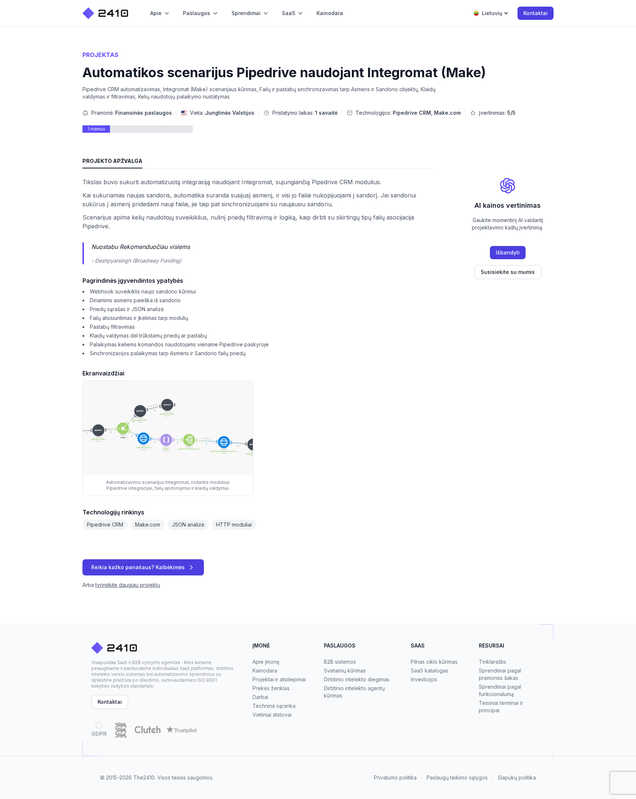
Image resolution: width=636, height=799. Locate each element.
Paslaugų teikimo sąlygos (457, 777)
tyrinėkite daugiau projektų (127, 585)
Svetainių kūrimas (345, 670)
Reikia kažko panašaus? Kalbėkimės (138, 567)
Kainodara (264, 670)
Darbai (260, 697)
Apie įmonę (265, 662)
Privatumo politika (395, 777)
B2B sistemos (340, 662)
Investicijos (424, 679)
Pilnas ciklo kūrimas (434, 662)
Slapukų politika (517, 777)
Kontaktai (535, 13)
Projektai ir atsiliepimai (279, 679)
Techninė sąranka (274, 706)
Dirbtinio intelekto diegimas (356, 679)
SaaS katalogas (429, 670)
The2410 (144, 777)
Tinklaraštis (492, 662)
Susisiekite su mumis (508, 272)
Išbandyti (508, 252)
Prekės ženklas (271, 688)
